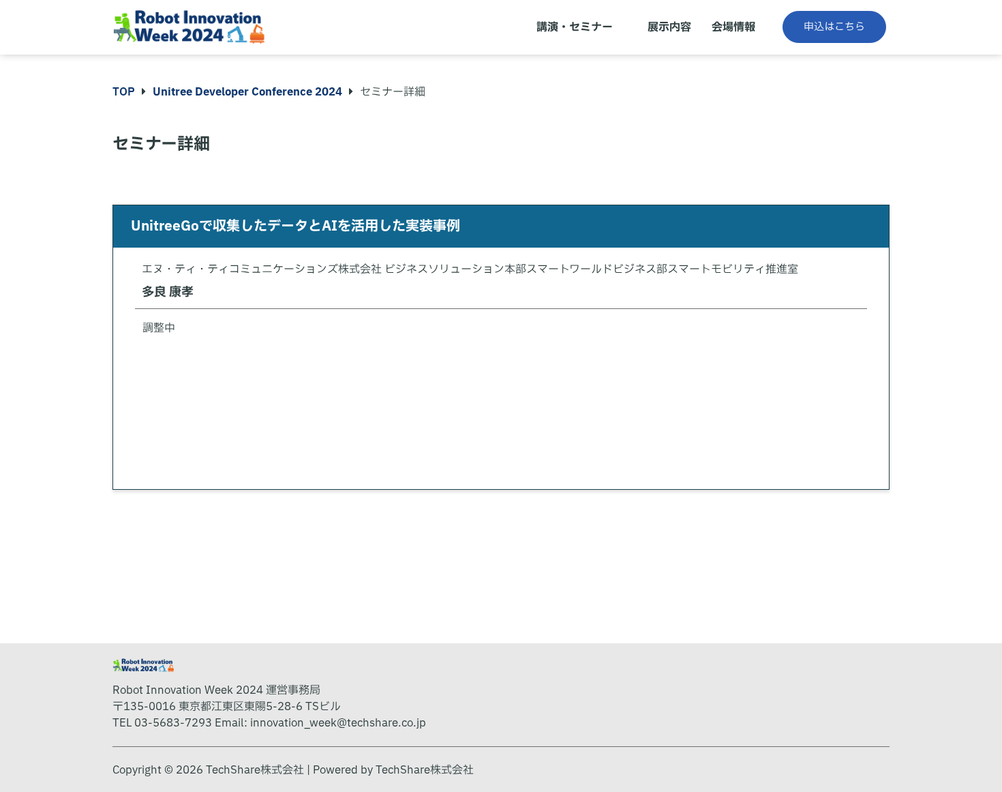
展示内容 (669, 27)
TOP (123, 92)
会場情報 (733, 27)
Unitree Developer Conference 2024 (247, 92)
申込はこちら (834, 27)
